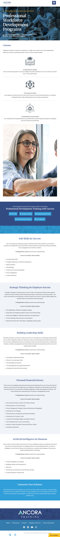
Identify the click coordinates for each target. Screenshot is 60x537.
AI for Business (40, 219)
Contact (24, 523)
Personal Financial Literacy (24, 219)
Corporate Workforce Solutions (17, 34)
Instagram (36, 527)
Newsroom (15, 523)
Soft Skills (13, 214)
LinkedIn (28, 527)
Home (5, 34)
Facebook (24, 527)
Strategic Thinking (27, 214)
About (8, 523)
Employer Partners (35, 523)
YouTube (32, 527)
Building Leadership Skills (43, 214)
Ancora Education (48, 523)
